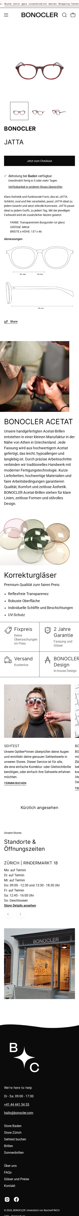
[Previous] (8, 914)
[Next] (20, 914)
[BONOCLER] (39, 15)
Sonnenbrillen (14, 1153)
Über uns (10, 1166)
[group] (39, 4)
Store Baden (12, 1126)
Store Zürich (12, 1133)
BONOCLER (19, 1210)
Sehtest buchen (15, 1139)
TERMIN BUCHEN (15, 783)
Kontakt (9, 1186)
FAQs (8, 1172)
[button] (64, 15)
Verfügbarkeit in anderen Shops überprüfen (35, 187)
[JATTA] (19, 111)
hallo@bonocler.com (18, 1113)
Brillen (8, 1146)
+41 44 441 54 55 (16, 1104)
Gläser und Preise (16, 1179)
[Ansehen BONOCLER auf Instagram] (7, 1199)
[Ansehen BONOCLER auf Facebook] (16, 1199)
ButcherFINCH (52, 1210)
